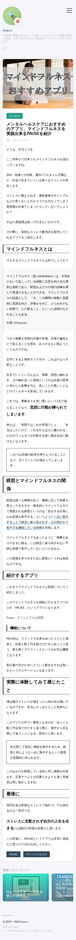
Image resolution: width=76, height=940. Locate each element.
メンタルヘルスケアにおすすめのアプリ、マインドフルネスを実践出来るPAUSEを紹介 (36, 128)
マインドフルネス (36, 854)
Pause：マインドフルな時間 (25, 617)
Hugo (15, 926)
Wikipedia (20, 322)
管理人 (22, 149)
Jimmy (21, 930)
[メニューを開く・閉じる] (69, 10)
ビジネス (14, 115)
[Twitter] (5, 50)
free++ (7, 30)
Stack (12, 930)
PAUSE (13, 854)
